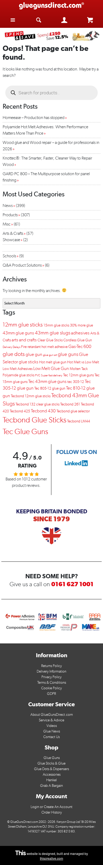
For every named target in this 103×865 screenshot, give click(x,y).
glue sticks (28, 361)
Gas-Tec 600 (79, 346)
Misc (7, 224)
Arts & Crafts (13, 233)
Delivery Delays (11, 347)
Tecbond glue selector (73, 411)
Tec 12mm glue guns (78, 375)
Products (10, 214)
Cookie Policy (51, 688)
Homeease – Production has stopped (33, 117)
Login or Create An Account (51, 807)
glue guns (68, 354)
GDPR (51, 693)
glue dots (14, 354)
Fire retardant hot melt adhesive (44, 347)
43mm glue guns (18, 333)
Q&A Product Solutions (22, 265)
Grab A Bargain (51, 785)
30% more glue (81, 325)
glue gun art (50, 355)
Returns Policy (51, 666)
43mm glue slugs (52, 333)
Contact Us (51, 737)
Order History (51, 812)
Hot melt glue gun (52, 362)
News (8, 205)
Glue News (51, 731)
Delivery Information (51, 671)
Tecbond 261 (70, 404)
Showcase (11, 239)
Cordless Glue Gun (77, 340)
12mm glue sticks (23, 324)
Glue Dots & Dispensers (51, 769)
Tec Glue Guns (25, 431)
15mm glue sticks (56, 325)
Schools (9, 255)
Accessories (51, 774)
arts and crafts (24, 339)
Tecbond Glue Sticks (34, 419)
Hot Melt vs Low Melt (83, 362)
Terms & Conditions (51, 682)
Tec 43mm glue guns (47, 381)
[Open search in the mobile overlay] (51, 93)
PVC (37, 375)
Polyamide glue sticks (18, 375)
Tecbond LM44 (78, 421)
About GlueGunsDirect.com (51, 714)
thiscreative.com (51, 858)
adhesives (80, 333)
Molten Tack (79, 369)
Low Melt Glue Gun (51, 368)
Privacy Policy (51, 677)
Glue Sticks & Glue (51, 763)
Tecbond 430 (43, 410)
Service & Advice (51, 720)
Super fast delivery (51, 375)
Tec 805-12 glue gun (49, 388)
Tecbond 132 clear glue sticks (37, 404)
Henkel (51, 780)
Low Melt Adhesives (17, 369)
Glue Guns (52, 758)
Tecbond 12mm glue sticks (30, 396)
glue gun (34, 354)
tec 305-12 (75, 381)
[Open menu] (13, 20)
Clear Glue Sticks (50, 340)
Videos (51, 725)
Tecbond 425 (20, 411)
